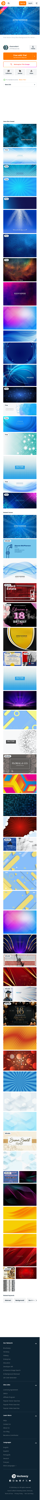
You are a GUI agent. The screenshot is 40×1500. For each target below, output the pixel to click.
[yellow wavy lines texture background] (19, 1295)
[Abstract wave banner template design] (19, 485)
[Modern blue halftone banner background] (19, 202)
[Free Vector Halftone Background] (19, 466)
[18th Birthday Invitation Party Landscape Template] (19, 1056)
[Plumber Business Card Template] (19, 547)
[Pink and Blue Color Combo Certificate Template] (10, 1219)
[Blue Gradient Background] (19, 352)
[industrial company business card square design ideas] (10, 673)
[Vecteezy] (3, 3)
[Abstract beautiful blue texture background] (19, 244)
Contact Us (7, 1492)
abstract (8, 1368)
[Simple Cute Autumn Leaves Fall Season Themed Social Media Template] (9, 1328)
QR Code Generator (10, 1445)
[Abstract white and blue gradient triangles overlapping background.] (19, 155)
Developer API (8, 1434)
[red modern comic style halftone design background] (19, 841)
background (19, 1368)
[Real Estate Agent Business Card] (19, 591)
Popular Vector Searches (11, 1469)
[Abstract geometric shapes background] (19, 185)
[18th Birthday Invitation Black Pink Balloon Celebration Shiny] (19, 614)
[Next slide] (32, 1368)
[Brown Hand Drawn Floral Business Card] (19, 777)
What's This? (22, 80)
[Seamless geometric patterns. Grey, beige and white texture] (9, 1353)
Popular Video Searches (11, 1476)
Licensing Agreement (10, 1458)
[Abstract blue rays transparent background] (19, 169)
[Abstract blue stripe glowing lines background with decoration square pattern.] (19, 499)
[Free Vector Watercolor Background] (19, 134)
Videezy (6, 1423)
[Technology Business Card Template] (9, 858)
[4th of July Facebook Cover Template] (19, 988)
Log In (30, 3)
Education (6, 1431)
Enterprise (6, 1427)
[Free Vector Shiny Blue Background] (19, 525)
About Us (6, 1496)
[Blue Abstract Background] (19, 374)
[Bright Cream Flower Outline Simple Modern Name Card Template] (19, 1183)
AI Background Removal (11, 1442)
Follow (33, 49)
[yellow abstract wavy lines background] (19, 1282)
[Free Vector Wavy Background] (19, 638)
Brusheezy (6, 1416)
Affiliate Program (9, 1465)
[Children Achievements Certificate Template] (12, 658)
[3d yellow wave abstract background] (19, 1268)
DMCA (5, 1461)
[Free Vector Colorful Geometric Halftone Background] (19, 317)
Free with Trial (20, 56)
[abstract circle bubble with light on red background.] (19, 1103)
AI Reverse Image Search (12, 1438)
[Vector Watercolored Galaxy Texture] (19, 268)
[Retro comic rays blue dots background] (19, 1124)
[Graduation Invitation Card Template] (8, 1022)
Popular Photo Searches (11, 1472)
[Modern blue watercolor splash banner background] (19, 408)
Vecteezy (6, 1419)
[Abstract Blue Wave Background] (19, 335)
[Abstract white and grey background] (13, 872)
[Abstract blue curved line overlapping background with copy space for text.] (19, 423)
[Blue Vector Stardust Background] (19, 220)
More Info (8, 83)
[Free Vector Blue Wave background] (19, 569)
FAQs (5, 1488)
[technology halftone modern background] (19, 443)
